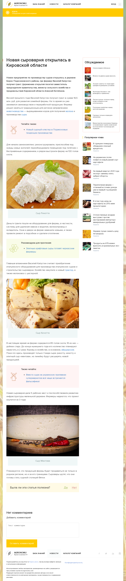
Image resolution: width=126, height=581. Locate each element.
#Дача (24, 12)
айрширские (67, 349)
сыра (24, 114)
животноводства (14, 111)
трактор (69, 270)
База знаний (39, 4)
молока (69, 111)
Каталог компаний (72, 4)
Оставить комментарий (22, 543)
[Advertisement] (63, 35)
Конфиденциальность (74, 563)
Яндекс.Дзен (33, 562)
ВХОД (113, 4)
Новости (54, 4)
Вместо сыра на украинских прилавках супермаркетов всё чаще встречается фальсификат (46, 378)
